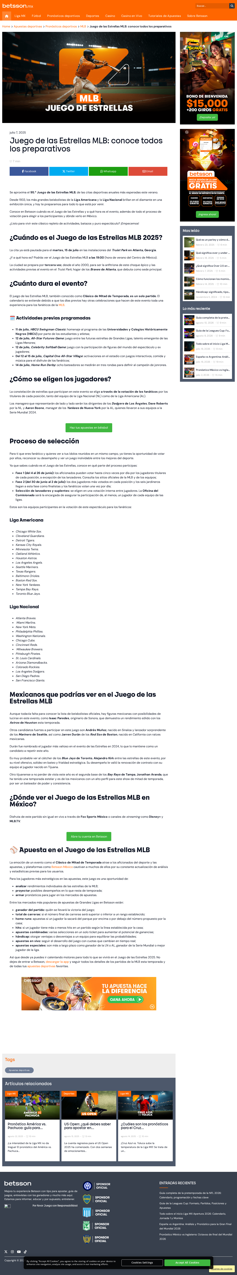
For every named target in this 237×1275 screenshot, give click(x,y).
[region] (118, 1262)
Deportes (92, 16)
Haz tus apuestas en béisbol (89, 428)
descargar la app (57, 962)
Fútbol (36, 16)
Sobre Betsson (197, 16)
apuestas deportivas (41, 966)
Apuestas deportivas (19, 1070)
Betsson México (62, 867)
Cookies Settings (142, 1262)
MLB (61, 305)
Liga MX (20, 16)
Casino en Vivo (131, 16)
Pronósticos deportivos (63, 16)
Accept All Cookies (187, 1262)
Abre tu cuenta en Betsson (89, 836)
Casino (110, 16)
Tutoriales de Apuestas (164, 16)
